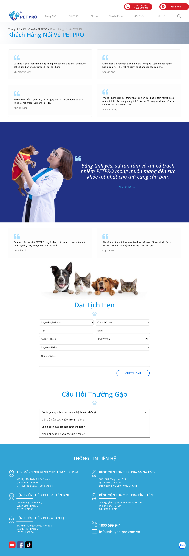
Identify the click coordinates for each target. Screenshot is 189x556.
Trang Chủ (50, 16)
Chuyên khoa (116, 16)
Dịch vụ (94, 16)
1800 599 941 (110, 525)
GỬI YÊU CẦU (133, 373)
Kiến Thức (139, 16)
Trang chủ (14, 29)
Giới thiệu (73, 16)
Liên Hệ (161, 16)
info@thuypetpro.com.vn (119, 531)
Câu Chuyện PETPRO (35, 29)
